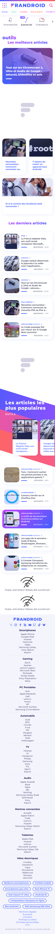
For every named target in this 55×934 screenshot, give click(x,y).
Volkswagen (27, 740)
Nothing (27, 792)
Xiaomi (27, 652)
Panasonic (27, 756)
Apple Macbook (27, 693)
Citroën (27, 725)
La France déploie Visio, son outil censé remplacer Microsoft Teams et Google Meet (33, 241)
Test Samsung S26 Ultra (37, 906)
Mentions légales (27, 911)
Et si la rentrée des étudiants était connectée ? (24, 205)
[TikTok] (39, 625)
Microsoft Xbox (27, 670)
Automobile (27, 715)
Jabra (27, 787)
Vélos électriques (27, 858)
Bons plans (37, 12)
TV (27, 747)
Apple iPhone (27, 634)
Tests (13, 12)
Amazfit (27, 813)
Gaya (27, 867)
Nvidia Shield (27, 675)
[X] (11, 625)
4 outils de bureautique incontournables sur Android (34, 519)
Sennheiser (27, 797)
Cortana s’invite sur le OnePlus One (32, 496)
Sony (27, 764)
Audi (27, 719)
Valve (27, 681)
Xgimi (27, 769)
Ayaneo (27, 665)
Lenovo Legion (27, 668)
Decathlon (27, 864)
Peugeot (27, 732)
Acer (27, 691)
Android (25, 258)
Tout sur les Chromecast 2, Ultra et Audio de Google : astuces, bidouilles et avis (24, 71)
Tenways (27, 875)
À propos (27, 914)
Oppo (27, 644)
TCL (27, 766)
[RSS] (25, 625)
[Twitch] (34, 625)
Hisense (28, 750)
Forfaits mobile (43, 883)
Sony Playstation (27, 678)
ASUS (27, 662)
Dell (28, 696)
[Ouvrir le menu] (4, 5)
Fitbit (27, 818)
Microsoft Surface (27, 707)
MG (27, 730)
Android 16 (41, 894)
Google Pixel (27, 636)
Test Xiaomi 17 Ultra (18, 894)
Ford (27, 727)
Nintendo (27, 673)
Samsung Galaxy (27, 647)
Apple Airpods (27, 782)
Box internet (11, 906)
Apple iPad (27, 839)
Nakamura (27, 872)
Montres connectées (27, 809)
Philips (27, 758)
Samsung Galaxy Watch (27, 826)
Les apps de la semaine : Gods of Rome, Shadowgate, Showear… (34, 541)
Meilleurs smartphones (16, 883)
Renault (28, 735)
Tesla (27, 738)
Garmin (27, 821)
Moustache (27, 870)
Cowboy (27, 862)
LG (27, 753)
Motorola (27, 642)
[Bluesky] (44, 625)
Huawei (27, 639)
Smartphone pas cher (17, 889)
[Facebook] (20, 625)
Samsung (27, 761)
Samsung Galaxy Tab (27, 849)
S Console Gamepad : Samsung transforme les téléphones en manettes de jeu (34, 563)
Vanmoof (27, 878)
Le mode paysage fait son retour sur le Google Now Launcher (34, 330)
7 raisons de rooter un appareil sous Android (40, 166)
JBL (27, 789)
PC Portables (28, 687)
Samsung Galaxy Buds (27, 795)
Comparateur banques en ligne (27, 900)
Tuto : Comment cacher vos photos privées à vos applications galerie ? (34, 475)
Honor (27, 701)
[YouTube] (30, 625)
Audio (27, 778)
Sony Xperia (27, 650)
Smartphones (27, 630)
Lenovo (27, 699)
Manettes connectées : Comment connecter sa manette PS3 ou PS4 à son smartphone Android (13, 166)
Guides (23, 12)
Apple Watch (27, 815)
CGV (27, 925)
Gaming (27, 658)
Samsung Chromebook (27, 709)
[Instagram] (15, 625)
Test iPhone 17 (42, 889)
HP (27, 704)
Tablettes (27, 835)
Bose (27, 784)
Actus (5, 12)
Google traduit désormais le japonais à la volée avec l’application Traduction (34, 263)
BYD (27, 722)
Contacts (27, 917)
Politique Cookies (28, 919)
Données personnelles (27, 922)
